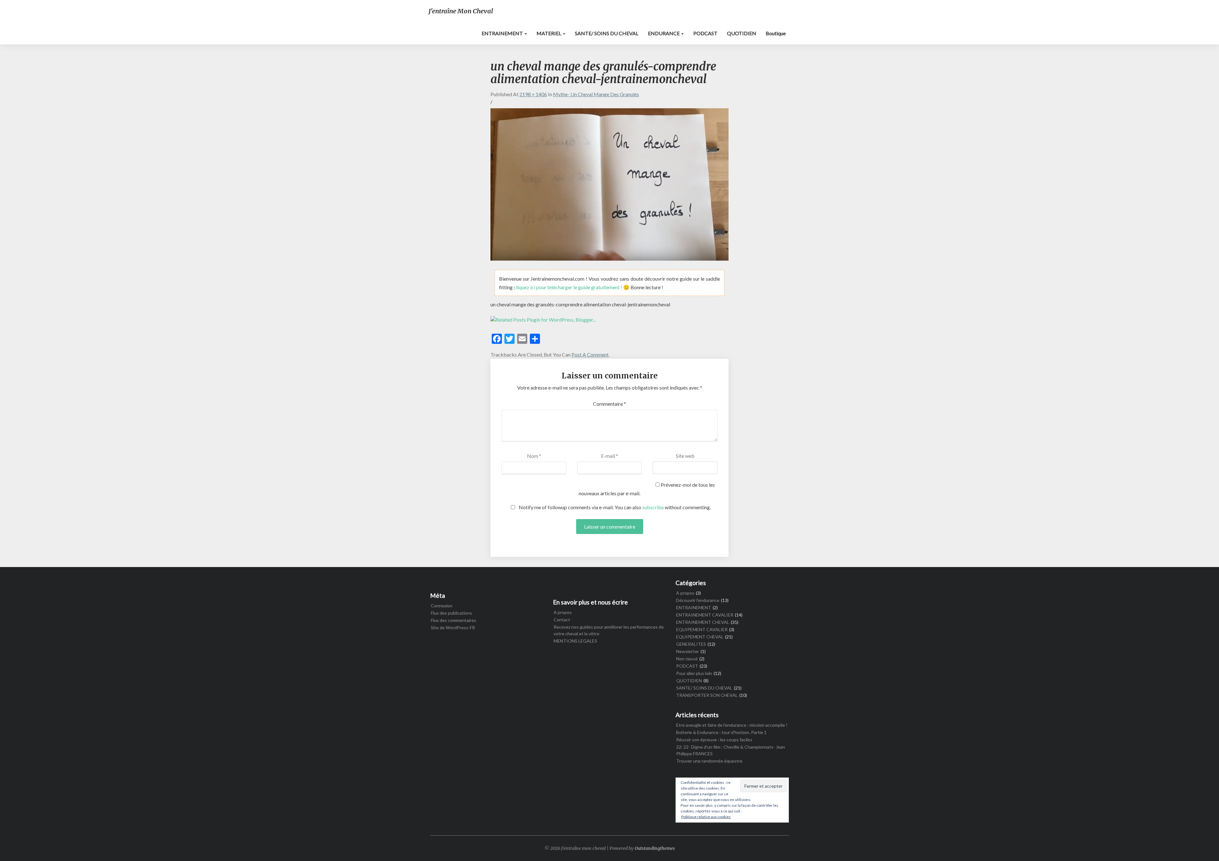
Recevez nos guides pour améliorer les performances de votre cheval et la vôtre (609, 630)
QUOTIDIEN (741, 33)
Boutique (776, 33)
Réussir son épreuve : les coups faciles (714, 739)
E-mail (609, 456)
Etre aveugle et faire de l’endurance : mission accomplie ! (732, 725)
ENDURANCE (664, 33)
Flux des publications (451, 613)
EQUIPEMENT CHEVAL (699, 636)
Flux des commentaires (453, 620)
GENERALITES (691, 644)
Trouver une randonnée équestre (709, 761)
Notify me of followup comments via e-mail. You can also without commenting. (614, 507)
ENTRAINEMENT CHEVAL (702, 622)
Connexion (441, 605)
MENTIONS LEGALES (575, 641)
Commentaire (609, 404)
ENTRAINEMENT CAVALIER (704, 614)
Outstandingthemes (655, 848)
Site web (685, 456)
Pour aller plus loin (694, 673)
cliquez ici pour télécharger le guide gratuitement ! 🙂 (572, 287)
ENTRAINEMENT (503, 33)
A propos (563, 612)
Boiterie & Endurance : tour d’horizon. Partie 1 (721, 732)
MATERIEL (549, 33)
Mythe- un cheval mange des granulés (596, 94)
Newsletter (687, 651)
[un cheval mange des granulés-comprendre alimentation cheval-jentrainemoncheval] (609, 186)
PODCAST (705, 33)
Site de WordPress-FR (453, 627)
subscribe (653, 507)
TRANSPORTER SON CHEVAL (707, 695)
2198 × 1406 (533, 94)
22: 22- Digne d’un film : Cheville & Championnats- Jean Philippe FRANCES (730, 750)
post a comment (590, 354)
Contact (562, 619)
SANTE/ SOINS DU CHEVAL (606, 33)
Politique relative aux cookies (706, 816)
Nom (534, 456)
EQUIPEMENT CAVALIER (702, 629)
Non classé (687, 658)
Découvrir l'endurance (697, 600)
